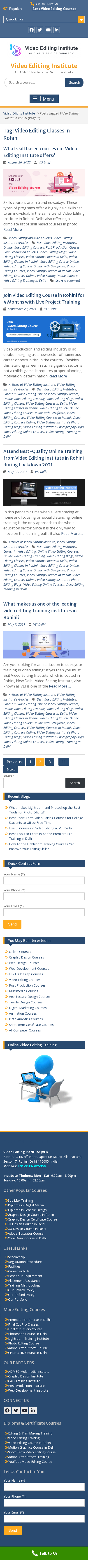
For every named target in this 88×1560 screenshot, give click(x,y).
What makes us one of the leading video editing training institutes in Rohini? (40, 610)
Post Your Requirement (25, 1276)
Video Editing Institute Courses (30, 238)
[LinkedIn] (56, 30)
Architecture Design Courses (30, 996)
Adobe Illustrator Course (26, 1233)
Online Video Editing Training (24, 399)
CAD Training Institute (24, 1381)
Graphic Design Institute (25, 1376)
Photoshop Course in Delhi (27, 1334)
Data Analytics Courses (26, 1019)
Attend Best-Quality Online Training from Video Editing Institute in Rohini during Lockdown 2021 (43, 457)
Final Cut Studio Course (25, 1329)
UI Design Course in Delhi (26, 1224)
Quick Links (14, 19)
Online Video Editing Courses (23, 247)
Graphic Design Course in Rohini (31, 1214)
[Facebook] (31, 30)
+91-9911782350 (46, 4)
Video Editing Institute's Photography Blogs (53, 427)
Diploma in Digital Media (26, 1205)
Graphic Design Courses (26, 957)
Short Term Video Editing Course (32, 1452)
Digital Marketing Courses (28, 1008)
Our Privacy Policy (21, 1290)
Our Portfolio (17, 1299)
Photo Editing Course (23, 1343)
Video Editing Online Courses (57, 275)
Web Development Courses (29, 968)
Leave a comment (68, 280)
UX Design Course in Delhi (27, 1229)
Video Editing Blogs (53, 252)
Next (11, 769)
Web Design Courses (24, 963)
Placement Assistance (24, 1280)
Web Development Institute (28, 1390)
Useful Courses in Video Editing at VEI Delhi (40, 828)
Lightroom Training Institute (28, 1338)
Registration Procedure (25, 1262)
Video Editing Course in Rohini (29, 1443)
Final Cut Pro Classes (23, 1324)
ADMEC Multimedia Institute (28, 1371)
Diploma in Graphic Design (27, 1210)
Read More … (14, 229)
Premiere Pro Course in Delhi (29, 1320)
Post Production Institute (26, 1386)
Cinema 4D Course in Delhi (27, 1353)
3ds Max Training (20, 1200)
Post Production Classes (62, 247)
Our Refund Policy (21, 1295)
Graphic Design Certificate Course (32, 1219)
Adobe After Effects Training (28, 1457)
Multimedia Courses (23, 991)
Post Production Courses (20, 252)
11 (64, 761)
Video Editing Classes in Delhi (46, 257)
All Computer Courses (25, 1030)
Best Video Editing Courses (54, 9)
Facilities (14, 1266)
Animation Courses (23, 1013)
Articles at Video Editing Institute (32, 384)
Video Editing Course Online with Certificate (34, 266)
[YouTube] (48, 30)
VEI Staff (44, 162)
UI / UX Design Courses (26, 974)
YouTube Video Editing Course (30, 1461)
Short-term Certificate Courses (31, 1024)
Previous (14, 761)
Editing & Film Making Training (30, 1433)
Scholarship (16, 1257)
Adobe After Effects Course (28, 1348)
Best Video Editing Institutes (56, 242)
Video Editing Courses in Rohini (49, 271)
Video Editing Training (23, 1438)
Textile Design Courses (26, 1002)
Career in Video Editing (19, 394)
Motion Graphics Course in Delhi (31, 1447)
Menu (48, 99)
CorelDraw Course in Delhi (27, 1238)
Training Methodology (24, 1285)
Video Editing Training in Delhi (24, 280)
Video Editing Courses (25, 980)
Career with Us (19, 1271)
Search (8, 775)
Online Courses (20, 952)
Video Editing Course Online (59, 261)
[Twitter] (40, 30)
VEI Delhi (50, 309)
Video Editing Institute (44, 66)
